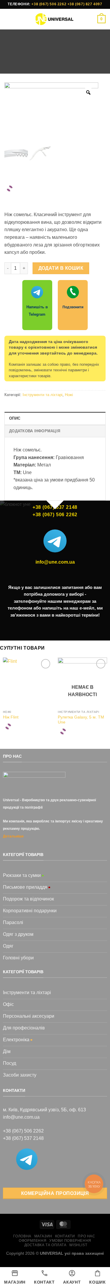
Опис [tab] (14, 418)
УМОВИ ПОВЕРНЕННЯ (70, 1241)
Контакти (65, 1236)
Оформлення (32, 1241)
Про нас (86, 1236)
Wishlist (78, 1245)
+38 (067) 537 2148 (23, 1138)
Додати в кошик (61, 268)
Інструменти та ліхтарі (79, 56)
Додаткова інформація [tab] (34, 431)
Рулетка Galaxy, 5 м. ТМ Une (81, 720)
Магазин (40, 56)
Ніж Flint (10, 717)
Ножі (57, 64)
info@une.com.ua (55, 561)
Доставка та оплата (45, 1245)
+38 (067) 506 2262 (48, 4)
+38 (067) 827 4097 (84, 4)
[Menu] (7, 19)
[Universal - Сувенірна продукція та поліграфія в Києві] (54, 19)
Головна (15, 56)
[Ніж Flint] (27, 682)
